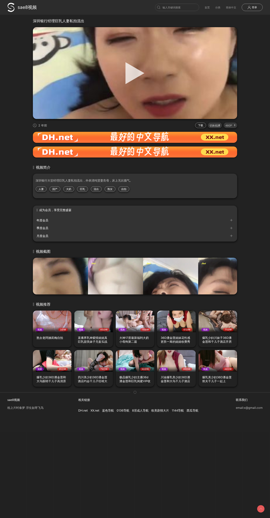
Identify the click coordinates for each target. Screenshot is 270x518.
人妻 (41, 189)
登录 (254, 7)
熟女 (110, 189)
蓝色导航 (108, 410)
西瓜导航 (192, 410)
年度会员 (42, 220)
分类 (217, 7)
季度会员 (42, 228)
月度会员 (42, 236)
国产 (54, 189)
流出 (96, 189)
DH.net (83, 410)
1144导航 (178, 410)
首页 (207, 7)
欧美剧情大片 (160, 410)
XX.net (95, 410)
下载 (200, 125)
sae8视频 (27, 7)
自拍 (123, 189)
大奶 (68, 189)
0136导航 (123, 410)
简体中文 (231, 7)
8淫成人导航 (140, 410)
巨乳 (82, 189)
